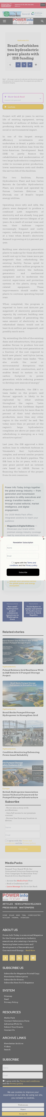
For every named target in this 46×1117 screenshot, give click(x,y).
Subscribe (23, 572)
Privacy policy (31, 565)
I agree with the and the (23, 563)
